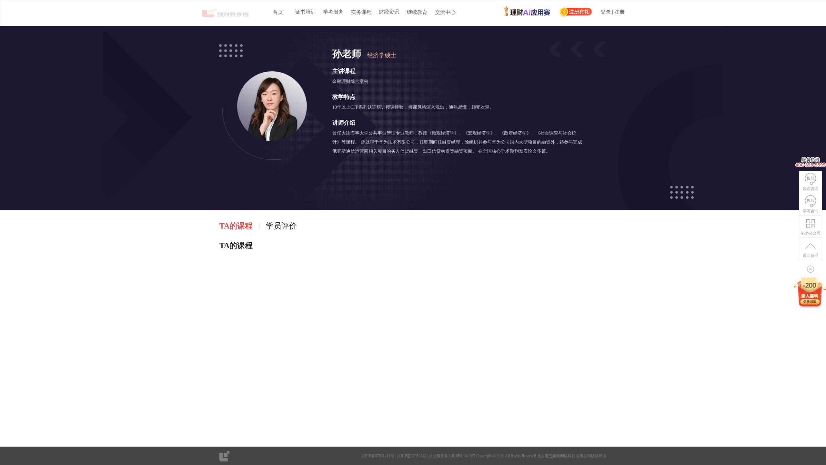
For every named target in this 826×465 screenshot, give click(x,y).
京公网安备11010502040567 (452, 456)
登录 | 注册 (612, 12)
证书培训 (305, 12)
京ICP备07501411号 (377, 456)
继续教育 (417, 12)
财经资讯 (389, 12)
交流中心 (445, 12)
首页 (278, 12)
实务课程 (361, 12)
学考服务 (333, 12)
